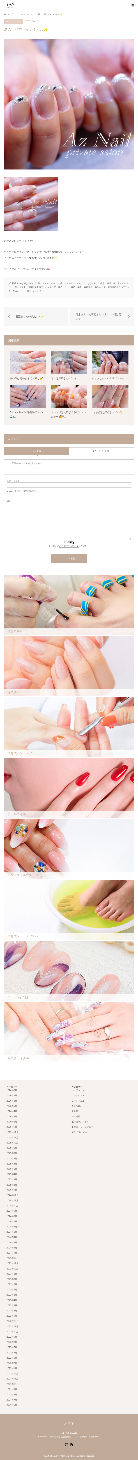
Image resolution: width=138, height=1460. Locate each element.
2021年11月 (12, 1378)
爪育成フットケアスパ (82, 1126)
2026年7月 (11, 1095)
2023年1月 (11, 1315)
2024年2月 (11, 1247)
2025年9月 (11, 1147)
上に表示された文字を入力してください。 (69, 545)
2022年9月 (11, 1336)
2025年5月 (11, 1168)
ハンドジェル (13, 21)
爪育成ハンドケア (80, 1121)
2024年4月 (11, 1237)
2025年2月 (11, 1184)
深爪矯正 (76, 1116)
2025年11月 (12, 1137)
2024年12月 (12, 1195)
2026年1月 (11, 1126)
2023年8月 (11, 1279)
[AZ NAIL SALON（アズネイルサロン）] (15, 5)
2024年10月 (12, 1205)
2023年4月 (11, 1300)
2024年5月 (11, 1231)
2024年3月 (11, 1242)
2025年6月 (11, 1163)
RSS (72, 1444)
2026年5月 (11, 1106)
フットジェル (78, 1100)
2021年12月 (12, 1373)
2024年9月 (11, 1210)
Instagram (66, 1444)
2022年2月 (11, 1363)
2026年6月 (11, 1100)
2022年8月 (11, 1342)
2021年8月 (11, 1394)
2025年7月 (11, 1158)
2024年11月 (12, 1200)
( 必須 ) (13, 481)
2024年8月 (11, 1216)
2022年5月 (11, 1357)
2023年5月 (11, 1294)
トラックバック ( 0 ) (101, 451)
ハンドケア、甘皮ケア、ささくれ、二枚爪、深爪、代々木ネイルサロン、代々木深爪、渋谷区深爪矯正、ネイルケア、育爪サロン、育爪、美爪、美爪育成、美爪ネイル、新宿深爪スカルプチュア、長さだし (68, 287)
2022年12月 (12, 1321)
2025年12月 (12, 1132)
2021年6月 (11, 1404)
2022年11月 (12, 1326)
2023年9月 (11, 1273)
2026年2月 (11, 1121)
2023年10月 (12, 1268)
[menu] (132, 5)
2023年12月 (12, 1258)
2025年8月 (11, 1153)
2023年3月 (11, 1305)
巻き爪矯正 (77, 1106)
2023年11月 (12, 1263)
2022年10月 (12, 1331)
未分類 (75, 1111)
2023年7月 (11, 1284)
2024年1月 (11, 1252)
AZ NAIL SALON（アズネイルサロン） (60, 1456)
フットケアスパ (79, 1095)
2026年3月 (11, 1116)
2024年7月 (11, 1221)
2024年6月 (11, 1226)
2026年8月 (11, 1090)
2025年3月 (11, 1179)
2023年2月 (11, 1310)
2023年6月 (11, 1289)
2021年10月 (12, 1384)
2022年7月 (11, 1347)
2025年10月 (12, 1142)
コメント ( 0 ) (36, 451)
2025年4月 (11, 1174)
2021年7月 (11, 1399)
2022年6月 (11, 1352)
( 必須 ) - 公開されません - (22, 491)
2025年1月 (11, 1189)
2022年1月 (11, 1368)
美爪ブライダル (79, 1132)
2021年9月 (11, 1389)
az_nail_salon (26, 283)
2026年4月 (11, 1111)
